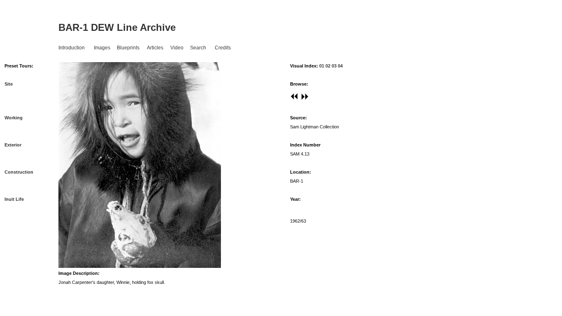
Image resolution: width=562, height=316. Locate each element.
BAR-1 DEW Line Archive (117, 27)
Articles (155, 48)
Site (9, 83)
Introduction (71, 48)
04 (340, 65)
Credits (223, 48)
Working (14, 117)
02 (327, 65)
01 (321, 65)
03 (334, 65)
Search (198, 48)
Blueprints (128, 48)
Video (176, 48)
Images (102, 48)
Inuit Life (14, 199)
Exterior (13, 144)
